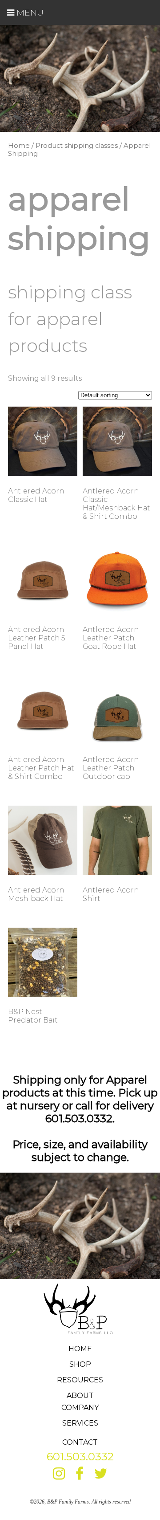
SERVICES (80, 1423)
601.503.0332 (80, 1456)
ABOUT (80, 1395)
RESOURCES (80, 1380)
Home (19, 146)
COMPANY (80, 1407)
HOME (80, 1349)
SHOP (80, 1364)
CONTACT (80, 1442)
